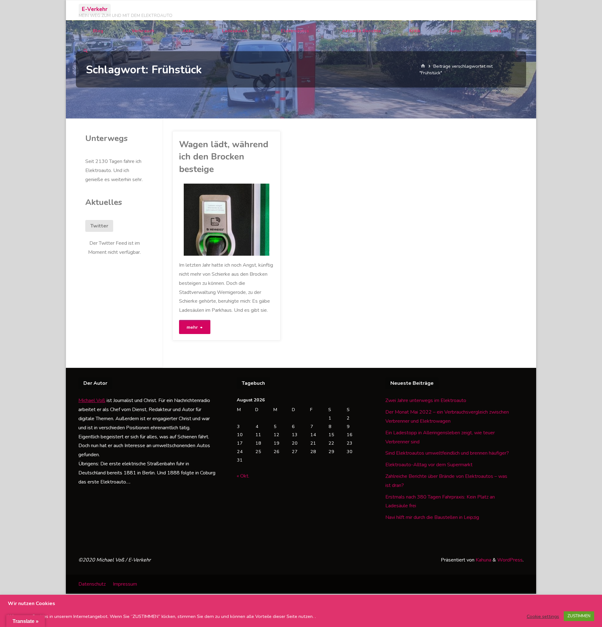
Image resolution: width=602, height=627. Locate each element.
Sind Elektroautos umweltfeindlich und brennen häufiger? (447, 453)
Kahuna (482, 559)
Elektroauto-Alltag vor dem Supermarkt (429, 464)
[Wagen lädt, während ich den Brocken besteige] (250, 220)
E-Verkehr (95, 9)
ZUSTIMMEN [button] (579, 616)
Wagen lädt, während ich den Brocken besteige (223, 156)
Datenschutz (92, 584)
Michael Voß (91, 400)
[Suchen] (86, 51)
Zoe (180, 210)
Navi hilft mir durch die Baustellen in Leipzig (432, 517)
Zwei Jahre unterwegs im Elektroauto (425, 400)
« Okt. (243, 476)
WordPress (510, 559)
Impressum (125, 584)
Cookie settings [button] (543, 616)
